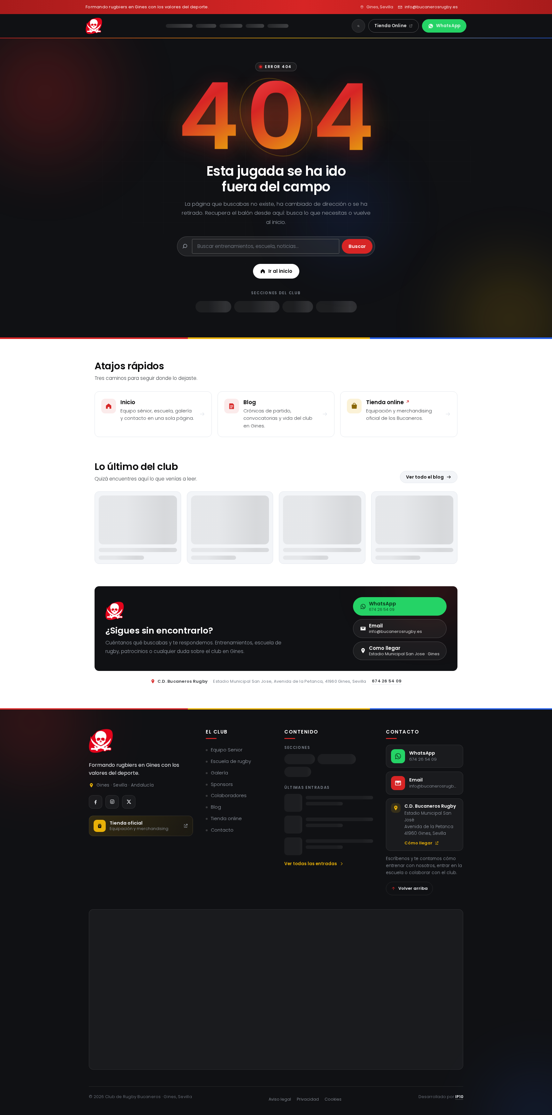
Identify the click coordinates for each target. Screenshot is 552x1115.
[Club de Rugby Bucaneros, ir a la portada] (94, 26)
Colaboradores (229, 795)
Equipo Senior (226, 750)
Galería (219, 773)
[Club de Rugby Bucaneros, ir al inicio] (101, 741)
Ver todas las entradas (310, 864)
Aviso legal (280, 1099)
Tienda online (226, 818)
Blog (216, 807)
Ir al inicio (280, 271)
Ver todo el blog (425, 477)
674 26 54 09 (387, 681)
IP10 (459, 1096)
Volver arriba (413, 888)
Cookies (333, 1099)
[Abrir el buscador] (358, 26)
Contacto (222, 830)
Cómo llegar (418, 843)
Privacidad (308, 1099)
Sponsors (222, 784)
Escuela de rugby (231, 761)
